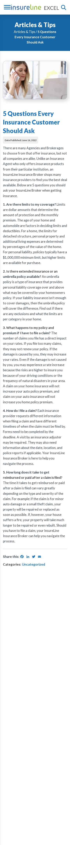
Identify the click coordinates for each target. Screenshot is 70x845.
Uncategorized (33, 564)
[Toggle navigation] (9, 7)
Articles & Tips (24, 32)
